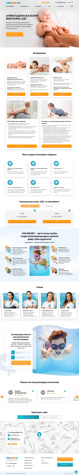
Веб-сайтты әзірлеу (69, 473)
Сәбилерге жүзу (28, 460)
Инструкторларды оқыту (47, 457)
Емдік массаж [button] (57, 77)
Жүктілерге (38, 6)
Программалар (10, 6)
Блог (72, 6)
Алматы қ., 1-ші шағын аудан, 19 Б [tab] (28, 417)
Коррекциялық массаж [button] (37, 77)
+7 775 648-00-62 (60, 2)
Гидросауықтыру (28, 468)
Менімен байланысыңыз (20, 362)
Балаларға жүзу (28, 462)
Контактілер (60, 6)
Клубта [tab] (30, 205)
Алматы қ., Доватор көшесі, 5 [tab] (51, 417)
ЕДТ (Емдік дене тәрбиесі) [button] (16, 121)
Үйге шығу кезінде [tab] (49, 205)
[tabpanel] (39, 217)
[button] (15, 34)
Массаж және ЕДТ (28, 465)
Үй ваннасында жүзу (29, 457)
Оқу (49, 6)
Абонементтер (24, 6)
